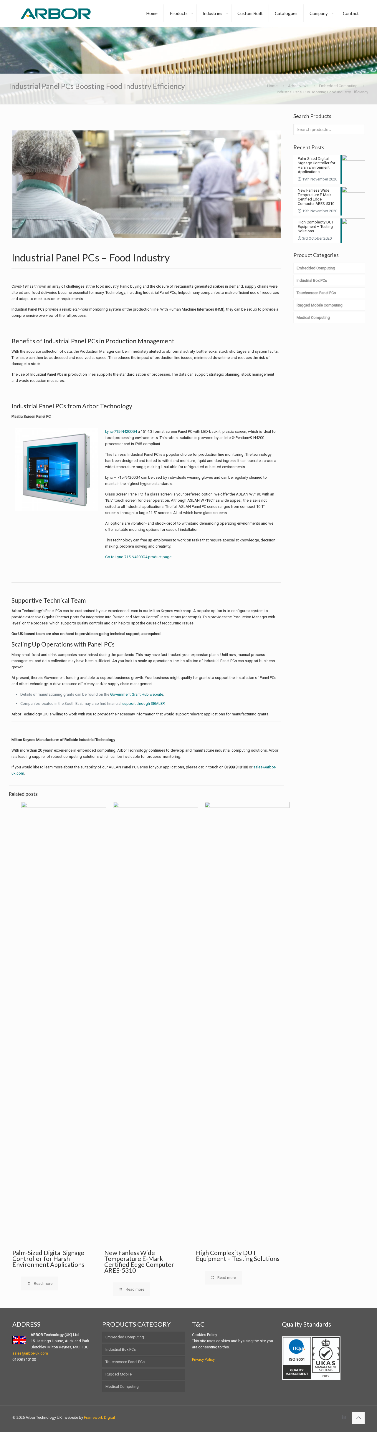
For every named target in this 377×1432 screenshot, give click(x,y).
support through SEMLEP (143, 703)
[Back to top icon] (358, 1418)
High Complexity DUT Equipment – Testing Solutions (238, 1255)
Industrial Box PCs (120, 1349)
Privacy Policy (203, 1359)
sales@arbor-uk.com (30, 1353)
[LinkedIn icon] (344, 1417)
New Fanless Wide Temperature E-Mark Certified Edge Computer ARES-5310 (139, 1261)
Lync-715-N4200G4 (121, 431)
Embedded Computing (338, 86)
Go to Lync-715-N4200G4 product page (138, 557)
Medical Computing (122, 1386)
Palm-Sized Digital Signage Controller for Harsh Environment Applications (48, 1258)
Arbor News (298, 86)
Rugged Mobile (118, 1374)
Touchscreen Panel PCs (125, 1362)
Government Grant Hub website (136, 694)
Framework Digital (99, 1417)
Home (272, 86)
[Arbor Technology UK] (55, 13)
